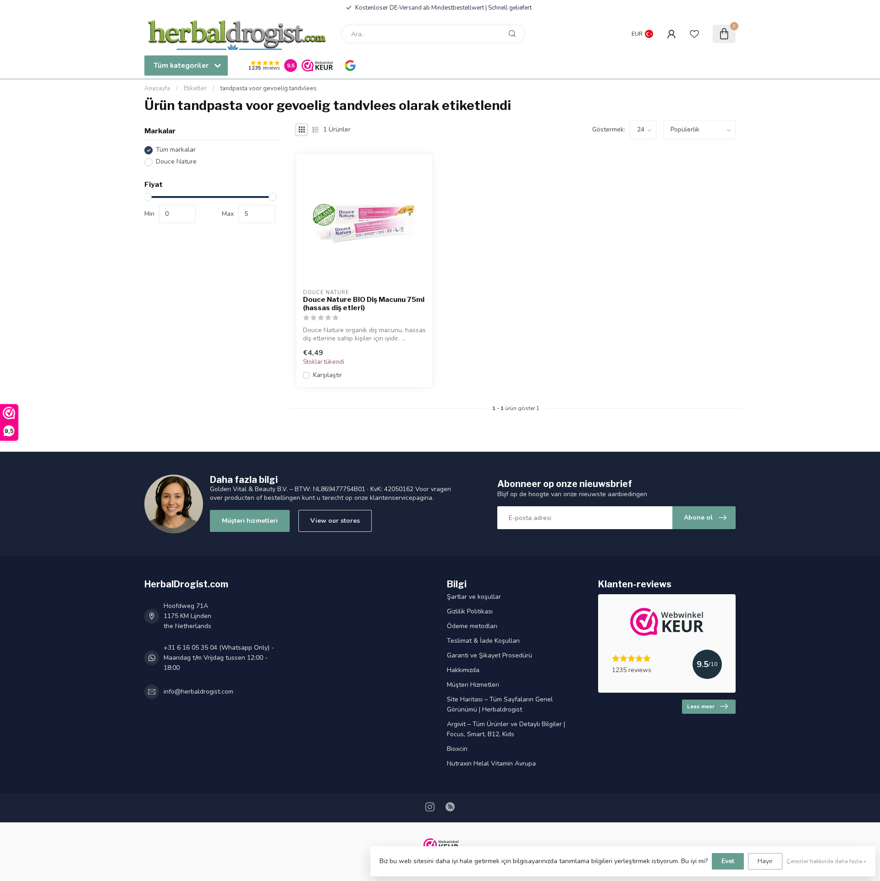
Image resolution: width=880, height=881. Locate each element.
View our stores (335, 520)
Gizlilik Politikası (470, 611)
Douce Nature (176, 162)
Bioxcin (457, 748)
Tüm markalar (176, 150)
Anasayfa (157, 88)
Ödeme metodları (472, 626)
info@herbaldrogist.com (198, 691)
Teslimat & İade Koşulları (483, 640)
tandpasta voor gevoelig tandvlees (268, 88)
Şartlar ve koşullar (474, 596)
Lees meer (701, 706)
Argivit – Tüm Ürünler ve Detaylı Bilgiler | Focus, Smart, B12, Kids (506, 729)
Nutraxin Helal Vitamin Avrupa (491, 763)
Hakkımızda (463, 670)
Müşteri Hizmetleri (473, 684)
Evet (727, 861)
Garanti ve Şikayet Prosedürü (489, 655)
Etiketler (195, 88)
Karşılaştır (327, 375)
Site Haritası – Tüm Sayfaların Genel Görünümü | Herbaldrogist (500, 704)
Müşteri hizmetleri (250, 520)
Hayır (765, 861)
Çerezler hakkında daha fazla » (826, 861)
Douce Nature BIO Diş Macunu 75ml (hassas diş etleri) (363, 303)
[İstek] (694, 34)
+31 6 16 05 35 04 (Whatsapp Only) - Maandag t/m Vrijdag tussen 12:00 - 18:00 (219, 657)
